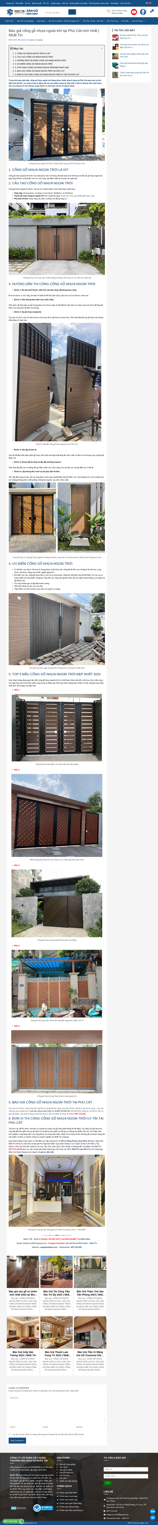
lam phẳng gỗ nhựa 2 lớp (84, 196)
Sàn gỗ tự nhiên (55, 21)
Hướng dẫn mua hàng (78, 3)
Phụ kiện (125, 21)
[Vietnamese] (150, 3)
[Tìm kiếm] (72, 12)
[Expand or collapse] (101, 48)
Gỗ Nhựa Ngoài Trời (71, 21)
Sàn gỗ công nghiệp (25, 21)
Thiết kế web (132, 1523)
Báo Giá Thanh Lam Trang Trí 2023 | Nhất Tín (56, 1355)
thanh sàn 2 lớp (67, 196)
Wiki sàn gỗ (36, 3)
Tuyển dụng (55, 3)
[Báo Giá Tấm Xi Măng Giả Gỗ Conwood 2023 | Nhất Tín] (90, 1332)
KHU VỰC (9, 21)
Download (114, 3)
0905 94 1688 (117, 13)
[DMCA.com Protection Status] (18, 1508)
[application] (131, 3)
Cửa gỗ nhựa (137, 21)
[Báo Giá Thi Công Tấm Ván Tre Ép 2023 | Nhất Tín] (56, 1272)
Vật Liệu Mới (125, 3)
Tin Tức (46, 3)
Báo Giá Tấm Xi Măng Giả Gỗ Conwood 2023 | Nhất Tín (90, 1355)
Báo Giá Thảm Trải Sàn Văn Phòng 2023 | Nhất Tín (90, 1294)
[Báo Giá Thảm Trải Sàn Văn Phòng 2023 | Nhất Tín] (90, 1272)
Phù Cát (21, 40)
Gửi (107, 1483)
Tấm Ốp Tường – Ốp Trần (93, 21)
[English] (147, 3)
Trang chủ (10, 3)
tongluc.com (143, 1523)
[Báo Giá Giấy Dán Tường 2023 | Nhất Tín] (23, 1332)
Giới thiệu (19, 3)
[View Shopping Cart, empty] (151, 12)
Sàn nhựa (41, 21)
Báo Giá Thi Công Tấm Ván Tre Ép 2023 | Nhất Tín (56, 1294)
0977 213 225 (11, 1521)
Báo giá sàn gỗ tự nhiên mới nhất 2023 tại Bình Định (23, 1294)
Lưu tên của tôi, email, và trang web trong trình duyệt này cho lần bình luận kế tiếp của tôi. (48, 1434)
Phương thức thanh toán (99, 3)
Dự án (27, 3)
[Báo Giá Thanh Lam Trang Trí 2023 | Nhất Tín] (56, 1332)
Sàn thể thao (112, 21)
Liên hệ (65, 3)
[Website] (89, 1427)
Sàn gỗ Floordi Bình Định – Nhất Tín (81, 1243)
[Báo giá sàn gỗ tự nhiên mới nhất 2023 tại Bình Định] (23, 1272)
